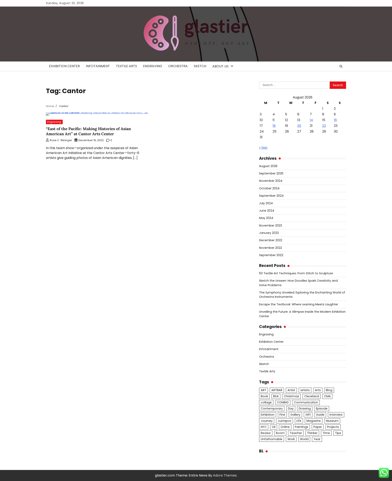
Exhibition (267, 415)
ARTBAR (276, 390)
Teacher (296, 433)
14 (311, 120)
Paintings (301, 427)
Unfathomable (271, 439)
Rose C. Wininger (61, 140)
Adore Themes (225, 475)
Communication (306, 402)
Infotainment (98, 66)
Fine (282, 415)
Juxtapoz (284, 421)
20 (299, 125)
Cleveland (311, 396)
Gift (308, 415)
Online (285, 427)
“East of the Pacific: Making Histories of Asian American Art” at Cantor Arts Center (88, 131)
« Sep (263, 147)
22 (324, 125)
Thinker (312, 433)
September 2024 (271, 196)
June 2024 (266, 211)
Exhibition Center (64, 66)
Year (317, 439)
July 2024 (266, 203)
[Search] (341, 66)
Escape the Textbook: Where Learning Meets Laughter (298, 304)
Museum (332, 421)
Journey (267, 421)
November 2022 (270, 248)
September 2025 (271, 173)
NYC (264, 427)
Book (264, 396)
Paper (317, 427)
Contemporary (272, 408)
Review (266, 433)
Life (298, 421)
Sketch (200, 66)
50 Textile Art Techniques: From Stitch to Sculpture (296, 273)
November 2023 (270, 225)
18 (274, 125)
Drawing (305, 408)
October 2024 (269, 188)
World (304, 439)
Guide (320, 415)
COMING (283, 402)
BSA (276, 396)
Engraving (152, 66)
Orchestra (178, 66)
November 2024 (270, 181)
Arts (318, 390)
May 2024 (266, 218)
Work (291, 439)
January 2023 (269, 233)
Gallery (295, 415)
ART (263, 390)
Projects (333, 427)
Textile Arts (126, 66)
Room (280, 433)
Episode (321, 408)
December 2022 (270, 240)
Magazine (313, 421)
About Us (220, 66)
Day (291, 408)
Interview (336, 415)
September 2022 (271, 255)
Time (326, 433)
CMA (327, 396)
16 (335, 120)
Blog (329, 390)
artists (305, 390)
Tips (338, 433)
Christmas (291, 396)
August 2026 (268, 166)
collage (266, 402)
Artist (291, 390)
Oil (273, 427)
